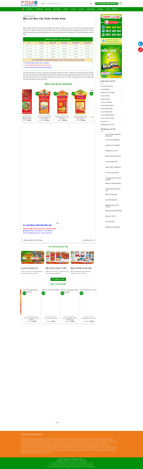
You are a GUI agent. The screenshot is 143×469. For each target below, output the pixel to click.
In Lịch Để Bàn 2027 (112, 161)
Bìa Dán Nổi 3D (41, 439)
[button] (121, 3)
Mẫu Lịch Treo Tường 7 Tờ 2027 (56, 268)
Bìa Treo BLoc (54, 441)
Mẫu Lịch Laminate (111, 194)
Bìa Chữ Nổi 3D (32, 439)
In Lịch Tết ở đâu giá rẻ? (113, 140)
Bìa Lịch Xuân (38, 441)
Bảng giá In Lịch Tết (111, 150)
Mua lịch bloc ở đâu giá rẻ (113, 167)
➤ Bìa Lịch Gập (105, 99)
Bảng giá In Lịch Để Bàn (113, 227)
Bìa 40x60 (24, 439)
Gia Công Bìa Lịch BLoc (76, 441)
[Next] (93, 156)
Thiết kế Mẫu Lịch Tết (29, 16)
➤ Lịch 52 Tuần (105, 96)
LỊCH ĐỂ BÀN (39, 9)
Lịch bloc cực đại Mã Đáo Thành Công (31, 117)
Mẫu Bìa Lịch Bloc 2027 (71, 447)
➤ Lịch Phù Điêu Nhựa (107, 115)
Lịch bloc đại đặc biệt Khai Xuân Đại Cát (67, 117)
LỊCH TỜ (65, 9)
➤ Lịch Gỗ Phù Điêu (106, 108)
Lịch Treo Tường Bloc (27, 447)
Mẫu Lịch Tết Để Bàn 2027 (113, 183)
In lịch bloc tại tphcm (111, 200)
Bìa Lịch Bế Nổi (77, 439)
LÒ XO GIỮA (57, 9)
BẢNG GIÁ (115, 9)
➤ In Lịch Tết (104, 121)
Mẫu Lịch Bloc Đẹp (26, 452)
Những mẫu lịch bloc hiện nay (113, 189)
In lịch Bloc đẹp (110, 221)
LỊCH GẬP (81, 9)
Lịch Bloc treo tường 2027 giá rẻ (101, 444)
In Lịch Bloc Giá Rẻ (26, 444)
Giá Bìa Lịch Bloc (87, 441)
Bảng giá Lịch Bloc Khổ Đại (114, 210)
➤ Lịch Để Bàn (105, 89)
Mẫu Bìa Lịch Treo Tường (101, 447)
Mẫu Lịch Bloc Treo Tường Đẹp (107, 450)
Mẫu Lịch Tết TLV (111, 216)
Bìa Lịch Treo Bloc (107, 439)
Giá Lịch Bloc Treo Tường (99, 441)
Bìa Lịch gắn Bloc (97, 439)
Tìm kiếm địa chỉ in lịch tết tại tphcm (113, 178)
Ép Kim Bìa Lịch (36, 452)
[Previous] (23, 156)
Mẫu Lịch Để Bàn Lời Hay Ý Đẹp (81, 268)
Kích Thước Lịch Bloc (47, 444)
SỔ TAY (108, 9)
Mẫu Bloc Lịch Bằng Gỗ (39, 447)
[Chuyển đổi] (121, 86)
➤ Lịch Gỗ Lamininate (107, 105)
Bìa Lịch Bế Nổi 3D (87, 439)
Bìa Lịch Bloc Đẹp (67, 439)
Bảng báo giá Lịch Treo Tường (112, 206)
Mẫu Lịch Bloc (112, 447)
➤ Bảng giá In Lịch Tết (107, 124)
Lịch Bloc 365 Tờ (63, 444)
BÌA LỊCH (48, 9)
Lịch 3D (56, 444)
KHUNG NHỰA (91, 9)
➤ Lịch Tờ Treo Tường (107, 118)
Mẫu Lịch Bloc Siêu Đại (78, 450)
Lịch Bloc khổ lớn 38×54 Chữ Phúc (49, 117)
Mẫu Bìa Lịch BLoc (59, 447)
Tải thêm (58, 279)
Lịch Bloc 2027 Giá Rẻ (74, 444)
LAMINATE (100, 9)
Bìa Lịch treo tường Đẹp (27, 441)
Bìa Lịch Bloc (58, 439)
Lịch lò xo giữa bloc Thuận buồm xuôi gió (68, 318)
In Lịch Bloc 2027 (87, 240)
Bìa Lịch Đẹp (46, 441)
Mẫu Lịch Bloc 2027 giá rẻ (113, 156)
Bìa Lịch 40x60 (49, 439)
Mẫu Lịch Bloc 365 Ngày (27, 450)
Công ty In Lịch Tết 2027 (113, 145)
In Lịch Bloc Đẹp (36, 444)
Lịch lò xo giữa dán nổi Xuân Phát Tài (29, 318)
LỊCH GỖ (73, 9)
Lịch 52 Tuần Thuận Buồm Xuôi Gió (85, 117)
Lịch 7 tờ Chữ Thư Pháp (48, 318)
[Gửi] (90, 3)
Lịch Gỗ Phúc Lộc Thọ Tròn (87, 318)
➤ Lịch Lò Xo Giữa (106, 102)
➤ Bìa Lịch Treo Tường (107, 92)
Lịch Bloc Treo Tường (87, 444)
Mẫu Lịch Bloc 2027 (39, 450)
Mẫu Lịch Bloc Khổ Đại (65, 450)
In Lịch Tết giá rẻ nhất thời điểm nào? (113, 135)
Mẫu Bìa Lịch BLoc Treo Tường (86, 447)
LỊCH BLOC (30, 9)
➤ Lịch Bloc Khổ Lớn (107, 86)
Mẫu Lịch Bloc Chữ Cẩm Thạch (33, 240)
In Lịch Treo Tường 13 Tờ (29, 268)
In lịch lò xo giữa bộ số (112, 172)
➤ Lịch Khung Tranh (106, 112)
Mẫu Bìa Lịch (50, 447)
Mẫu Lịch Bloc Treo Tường (91, 450)
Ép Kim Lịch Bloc (46, 452)
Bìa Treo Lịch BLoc (64, 441)
